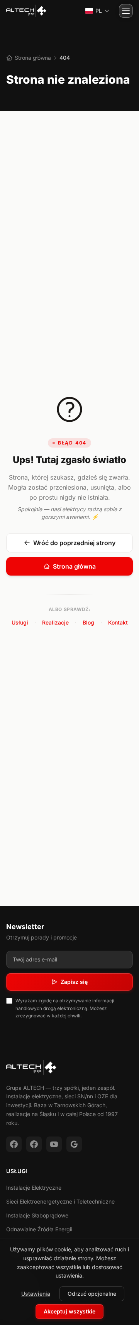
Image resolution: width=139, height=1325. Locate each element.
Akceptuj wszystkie (69, 1311)
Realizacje (55, 622)
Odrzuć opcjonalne (92, 1293)
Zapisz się (74, 981)
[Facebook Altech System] (34, 1144)
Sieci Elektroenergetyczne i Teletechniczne (60, 1201)
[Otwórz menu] (126, 11)
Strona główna (32, 57)
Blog (88, 622)
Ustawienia (35, 1293)
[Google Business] (74, 1144)
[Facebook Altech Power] (14, 1144)
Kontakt (118, 622)
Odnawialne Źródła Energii (39, 1229)
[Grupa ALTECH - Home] (26, 11)
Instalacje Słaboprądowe (37, 1215)
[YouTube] (54, 1144)
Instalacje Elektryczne (33, 1187)
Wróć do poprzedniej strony (74, 543)
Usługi (20, 622)
